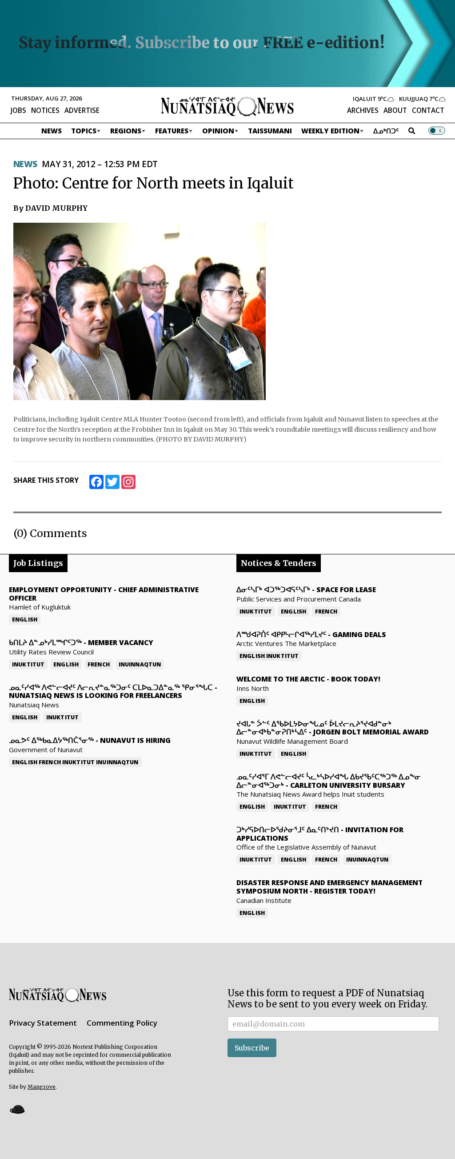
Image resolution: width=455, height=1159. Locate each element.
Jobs (18, 110)
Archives (363, 110)
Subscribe (252, 1047)
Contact (428, 110)
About (395, 110)
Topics (83, 130)
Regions (125, 130)
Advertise (82, 110)
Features (171, 130)
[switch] (436, 131)
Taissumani (270, 130)
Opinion (218, 130)
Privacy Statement (43, 1022)
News (51, 130)
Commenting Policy (122, 1022)
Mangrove (42, 1086)
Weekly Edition (330, 130)
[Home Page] (227, 106)
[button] (17, 1109)
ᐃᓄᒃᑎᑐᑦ (386, 130)
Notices (45, 110)
